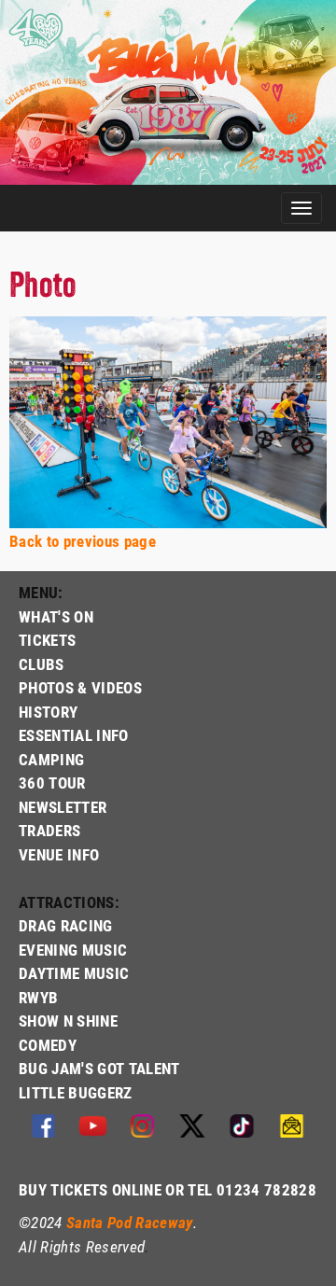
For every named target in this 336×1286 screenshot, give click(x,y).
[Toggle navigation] (301, 208)
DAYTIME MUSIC (74, 973)
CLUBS (41, 664)
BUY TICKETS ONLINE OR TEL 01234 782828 (167, 1189)
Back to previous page (82, 541)
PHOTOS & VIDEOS (80, 687)
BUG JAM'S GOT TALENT (99, 1068)
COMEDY (48, 1044)
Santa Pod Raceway (129, 1222)
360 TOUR (52, 782)
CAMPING (51, 759)
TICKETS (47, 639)
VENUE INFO (59, 854)
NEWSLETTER (62, 807)
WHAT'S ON (56, 616)
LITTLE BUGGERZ (76, 1092)
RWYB (38, 997)
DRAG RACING (66, 925)
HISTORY (48, 711)
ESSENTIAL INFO (74, 735)
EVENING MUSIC (73, 949)
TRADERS (49, 830)
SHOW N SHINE (68, 1020)
